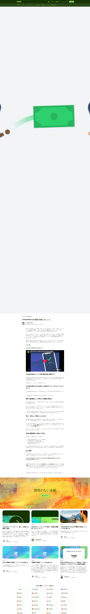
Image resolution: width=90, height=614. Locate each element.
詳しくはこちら (45, 495)
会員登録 (71, 1)
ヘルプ (63, 1)
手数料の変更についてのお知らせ (41, 562)
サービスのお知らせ (28, 316)
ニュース (23, 316)
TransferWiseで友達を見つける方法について (34, 347)
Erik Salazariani (38, 539)
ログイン (66, 1)
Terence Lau (66, 576)
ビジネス (52, 1)
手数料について (57, 1)
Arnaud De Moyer (29, 322)
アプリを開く (28, 344)
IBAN (48, 329)
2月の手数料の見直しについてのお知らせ (15, 562)
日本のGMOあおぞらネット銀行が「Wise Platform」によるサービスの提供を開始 (73, 563)
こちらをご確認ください (37, 424)
